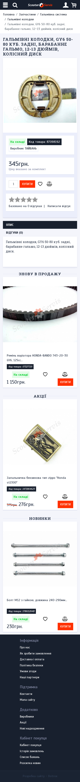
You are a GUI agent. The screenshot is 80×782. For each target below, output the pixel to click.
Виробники (27, 716)
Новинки (40, 518)
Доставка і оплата (32, 659)
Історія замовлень (32, 751)
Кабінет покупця (30, 745)
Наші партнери (29, 677)
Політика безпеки (31, 665)
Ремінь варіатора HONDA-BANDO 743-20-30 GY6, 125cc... (37, 358)
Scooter (40, 5)
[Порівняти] (48, 184)
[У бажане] (40, 184)
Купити (27, 184)
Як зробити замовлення (35, 653)
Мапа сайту (27, 700)
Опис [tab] (10, 225)
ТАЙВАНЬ (31, 148)
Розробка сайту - (40, 776)
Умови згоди (28, 671)
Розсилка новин (30, 763)
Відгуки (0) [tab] (14, 233)
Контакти (26, 694)
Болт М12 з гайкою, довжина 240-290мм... (37, 600)
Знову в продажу (40, 274)
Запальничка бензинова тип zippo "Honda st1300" (36, 480)
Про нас (25, 647)
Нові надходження (32, 728)
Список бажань (30, 757)
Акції (40, 396)
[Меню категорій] (6, 5)
